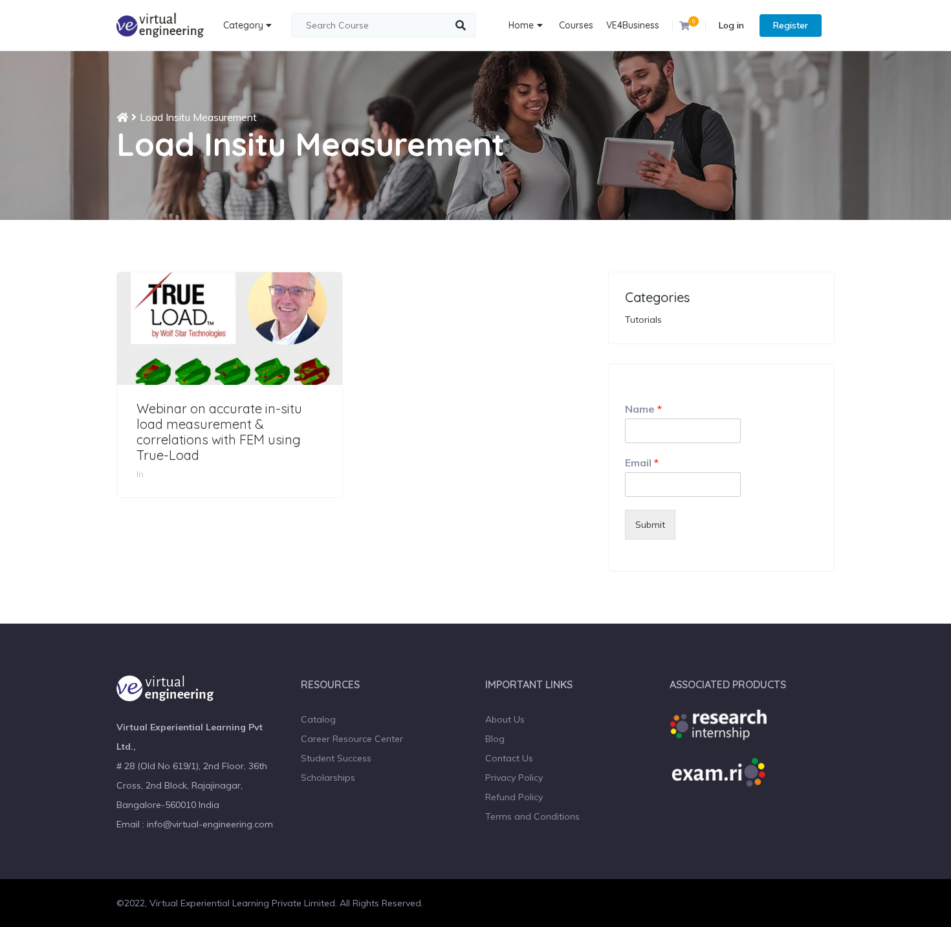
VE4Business (632, 25)
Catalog (318, 719)
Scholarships (328, 777)
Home (521, 25)
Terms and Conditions (532, 816)
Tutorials (643, 319)
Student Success (336, 758)
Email (642, 462)
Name (643, 408)
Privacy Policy (514, 777)
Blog (495, 739)
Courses (576, 25)
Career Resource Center (352, 739)
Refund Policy (514, 797)
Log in (731, 25)
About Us (505, 719)
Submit (650, 524)
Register (790, 25)
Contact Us (509, 758)
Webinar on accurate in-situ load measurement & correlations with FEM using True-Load (219, 432)
